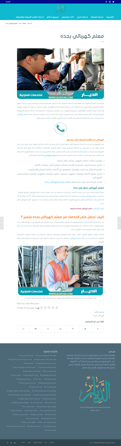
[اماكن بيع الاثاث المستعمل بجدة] (119, 223)
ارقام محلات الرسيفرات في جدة (46, 355)
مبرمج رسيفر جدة (28, 406)
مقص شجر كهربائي (49, 426)
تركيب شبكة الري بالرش (26, 355)
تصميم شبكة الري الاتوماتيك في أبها (24, 367)
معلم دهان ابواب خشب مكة (47, 422)
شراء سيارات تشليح (35, 387)
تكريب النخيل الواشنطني (48, 375)
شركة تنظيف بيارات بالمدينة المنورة (19, 395)
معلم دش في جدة (32, 418)
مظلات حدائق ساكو (30, 410)
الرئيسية (8, 1)
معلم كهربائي (22, 114)
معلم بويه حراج (16, 410)
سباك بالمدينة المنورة (23, 379)
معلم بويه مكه (50, 414)
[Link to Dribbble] (110, 2)
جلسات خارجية (16, 375)
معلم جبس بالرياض (36, 414)
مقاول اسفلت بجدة (28, 422)
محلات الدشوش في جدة (48, 410)
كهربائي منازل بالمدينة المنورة (46, 406)
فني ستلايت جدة (37, 402)
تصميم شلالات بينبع (49, 371)
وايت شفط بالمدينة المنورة (16, 426)
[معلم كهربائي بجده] (60, 73)
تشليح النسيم (28, 363)
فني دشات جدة (50, 402)
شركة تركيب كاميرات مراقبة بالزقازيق (18, 391)
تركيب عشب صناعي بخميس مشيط (45, 359)
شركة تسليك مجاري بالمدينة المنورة (44, 395)
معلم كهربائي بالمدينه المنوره (81, 208)
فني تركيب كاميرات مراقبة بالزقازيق (29, 398)
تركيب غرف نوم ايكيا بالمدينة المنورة (20, 359)
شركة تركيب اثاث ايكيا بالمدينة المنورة (44, 391)
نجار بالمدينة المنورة (34, 426)
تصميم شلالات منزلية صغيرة (32, 371)
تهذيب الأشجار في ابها (30, 375)
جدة (102, 41)
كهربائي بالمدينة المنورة (20, 402)
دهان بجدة (37, 379)
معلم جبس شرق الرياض (48, 418)
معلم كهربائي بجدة (49, 155)
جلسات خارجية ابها (50, 379)
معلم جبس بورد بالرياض (20, 414)
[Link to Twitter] (113, 2)
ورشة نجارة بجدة (50, 430)
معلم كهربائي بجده (82, 36)
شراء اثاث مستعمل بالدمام (27, 383)
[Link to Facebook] (106, 2)
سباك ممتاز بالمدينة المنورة (47, 383)
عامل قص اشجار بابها (49, 398)
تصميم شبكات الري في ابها (47, 367)
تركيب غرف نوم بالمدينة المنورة (46, 363)
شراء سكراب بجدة (50, 387)
